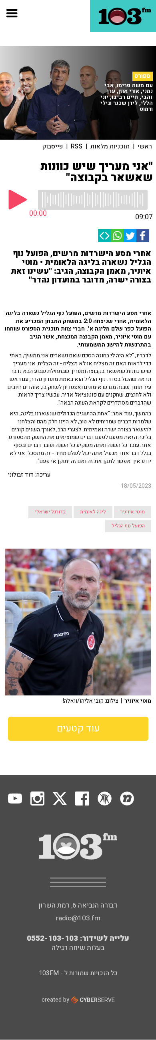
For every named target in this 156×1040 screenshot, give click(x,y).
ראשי (145, 146)
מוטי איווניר (132, 511)
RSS (76, 146)
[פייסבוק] (142, 235)
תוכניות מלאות (110, 146)
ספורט (142, 76)
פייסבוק (52, 146)
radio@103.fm (78, 918)
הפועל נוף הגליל (128, 525)
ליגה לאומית (93, 511)
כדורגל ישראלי (50, 511)
